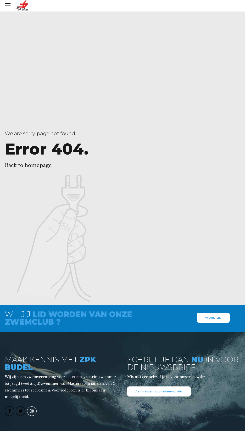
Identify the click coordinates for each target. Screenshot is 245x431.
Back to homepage (28, 165)
